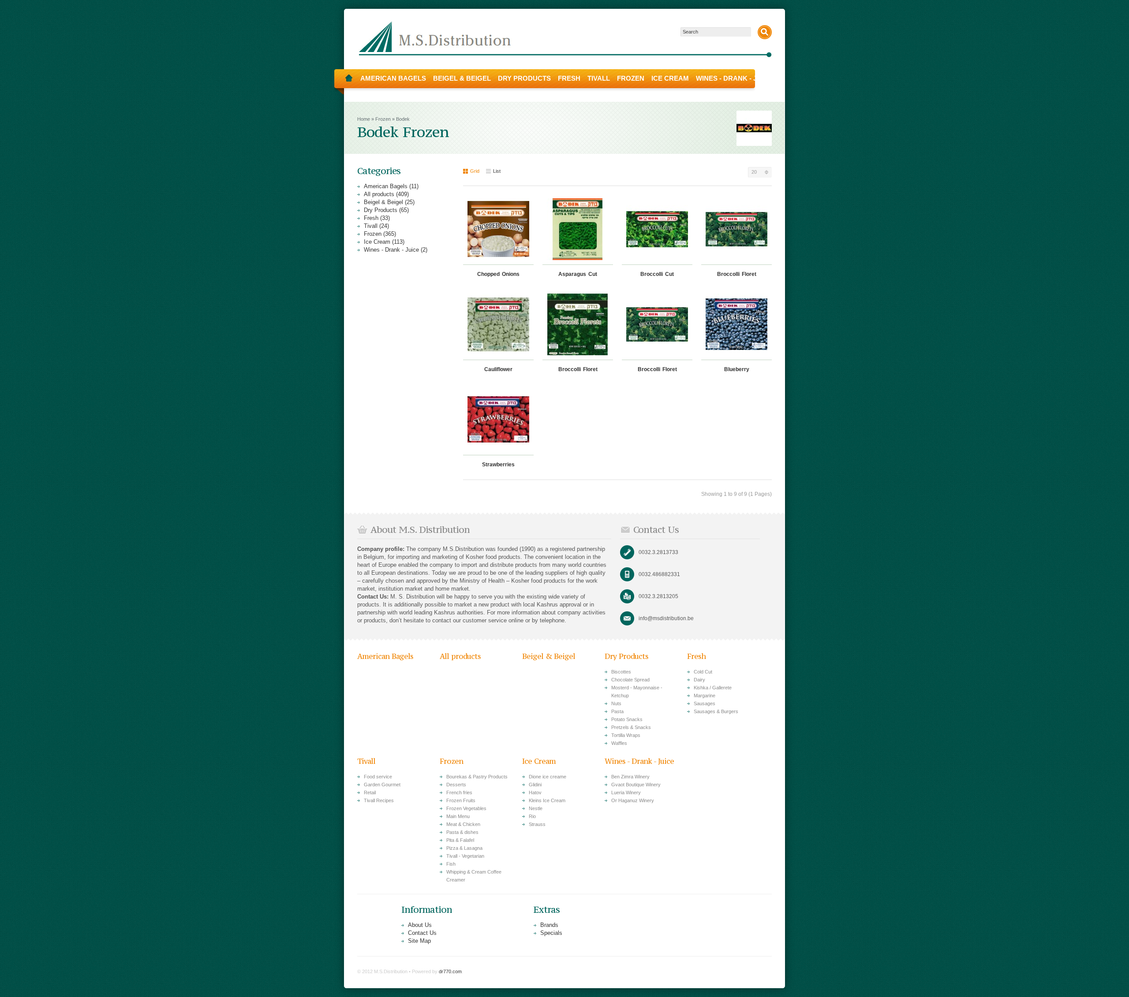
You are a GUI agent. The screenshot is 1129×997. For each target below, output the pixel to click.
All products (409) (386, 194)
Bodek (403, 119)
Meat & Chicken (463, 824)
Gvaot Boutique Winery (636, 784)
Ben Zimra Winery (630, 776)
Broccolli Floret (736, 274)
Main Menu (458, 816)
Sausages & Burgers (716, 711)
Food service (378, 776)
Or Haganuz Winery (632, 800)
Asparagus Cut (577, 274)
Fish (451, 864)
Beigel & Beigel (462, 78)
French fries (459, 792)
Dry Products (524, 78)
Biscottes (621, 671)
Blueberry (736, 369)
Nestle (535, 808)
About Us (420, 925)
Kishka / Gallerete (713, 687)
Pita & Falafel (460, 840)
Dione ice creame (547, 776)
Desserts (456, 784)
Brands (549, 925)
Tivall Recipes (379, 800)
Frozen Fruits (460, 800)
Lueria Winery (626, 792)
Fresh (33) (377, 218)
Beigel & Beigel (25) (389, 202)
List (497, 171)
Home (349, 78)
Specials (551, 933)
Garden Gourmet (382, 784)
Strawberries (498, 464)
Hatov (535, 792)
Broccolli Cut (657, 274)
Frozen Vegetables (466, 808)
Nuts (616, 703)
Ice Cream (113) (384, 241)
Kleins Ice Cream (547, 800)
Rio (532, 816)
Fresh (569, 78)
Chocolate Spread (630, 679)
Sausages (704, 703)
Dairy (699, 679)
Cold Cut (703, 671)
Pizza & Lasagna (464, 848)
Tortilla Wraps (625, 735)
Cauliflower (498, 369)
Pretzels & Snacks (631, 727)
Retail (370, 792)
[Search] (765, 32)
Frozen (630, 78)
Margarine (704, 695)
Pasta (617, 711)
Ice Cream (670, 78)
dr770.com (450, 971)
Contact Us (422, 933)
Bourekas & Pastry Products (477, 776)
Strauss (537, 824)
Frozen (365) (380, 234)
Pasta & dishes (462, 832)
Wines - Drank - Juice (734, 78)
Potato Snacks (627, 719)
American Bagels (393, 78)
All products (460, 656)
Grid (474, 171)
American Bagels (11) (391, 186)
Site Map (419, 940)
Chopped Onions (498, 274)
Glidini (535, 784)
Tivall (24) (376, 226)
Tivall (598, 78)
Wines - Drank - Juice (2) (395, 249)
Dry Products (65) (386, 210)
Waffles (619, 743)
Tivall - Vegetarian (465, 856)
